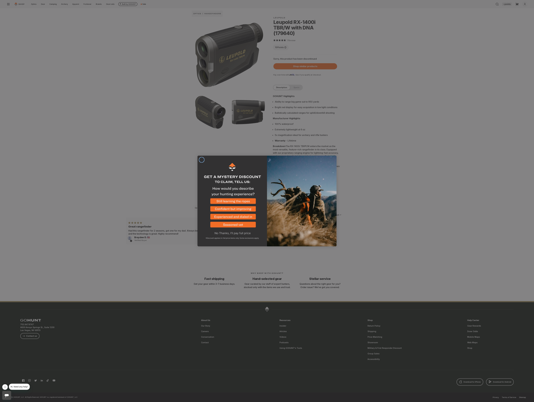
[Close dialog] (201, 159)
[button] (232, 202)
